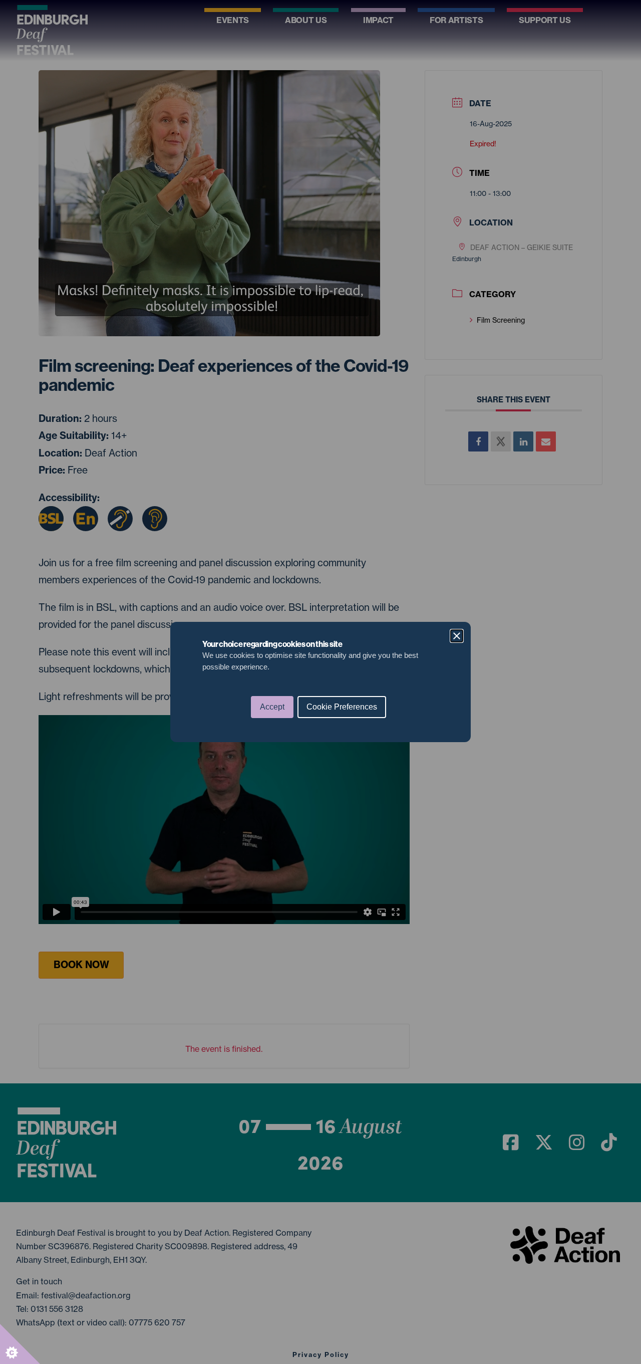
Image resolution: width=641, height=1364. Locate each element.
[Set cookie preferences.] (20, 1344)
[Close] (457, 636)
